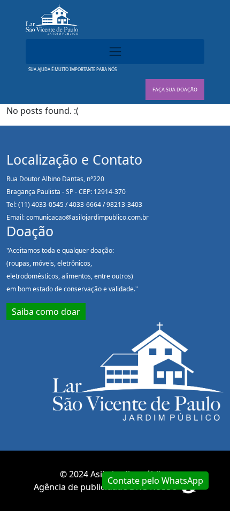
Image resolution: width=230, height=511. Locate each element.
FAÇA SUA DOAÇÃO (174, 89)
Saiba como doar (46, 312)
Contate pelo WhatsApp (155, 480)
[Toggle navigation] (115, 51)
